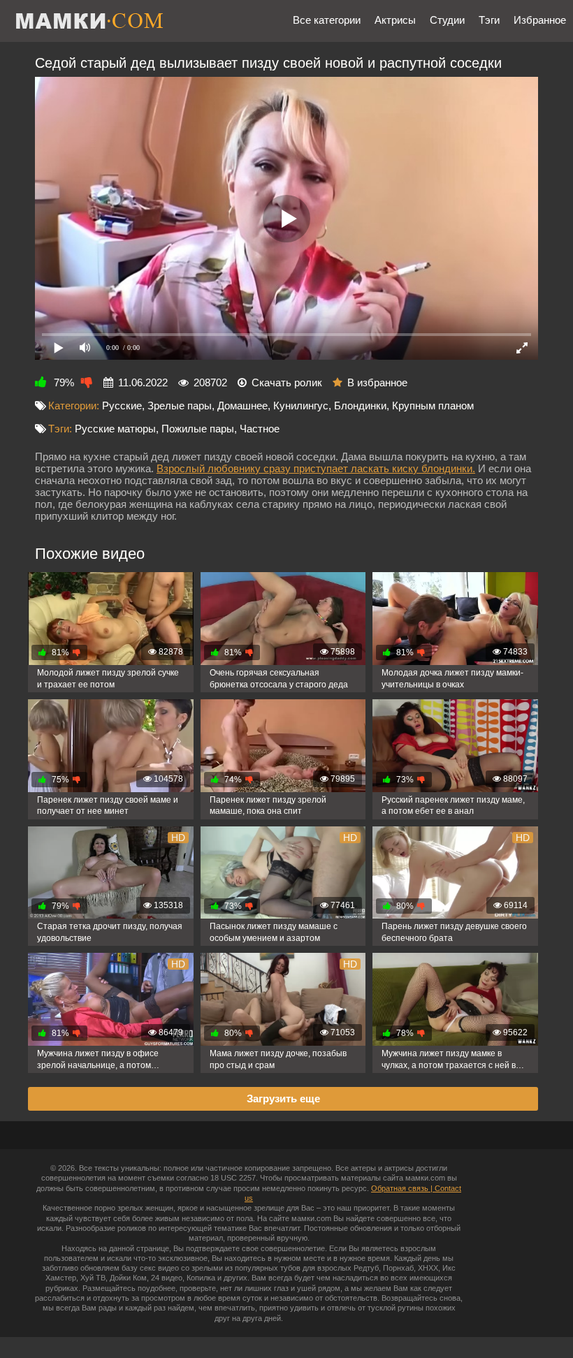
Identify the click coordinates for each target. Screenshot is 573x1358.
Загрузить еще (283, 1098)
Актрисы (395, 20)
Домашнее (242, 405)
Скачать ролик (287, 382)
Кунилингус (300, 405)
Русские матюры (115, 429)
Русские (122, 405)
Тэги (489, 20)
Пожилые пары (197, 429)
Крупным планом (433, 405)
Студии (447, 20)
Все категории (327, 20)
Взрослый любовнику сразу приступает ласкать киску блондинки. (316, 468)
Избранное (540, 20)
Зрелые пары (179, 405)
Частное (260, 429)
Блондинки (360, 405)
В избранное (377, 382)
